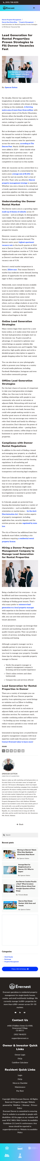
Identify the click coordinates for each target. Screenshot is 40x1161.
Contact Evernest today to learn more (17, 742)
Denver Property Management (11, 20)
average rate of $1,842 (21, 174)
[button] (34, 8)
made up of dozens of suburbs (14, 212)
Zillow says (12, 270)
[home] (9, 7)
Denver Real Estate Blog (9, 22)
